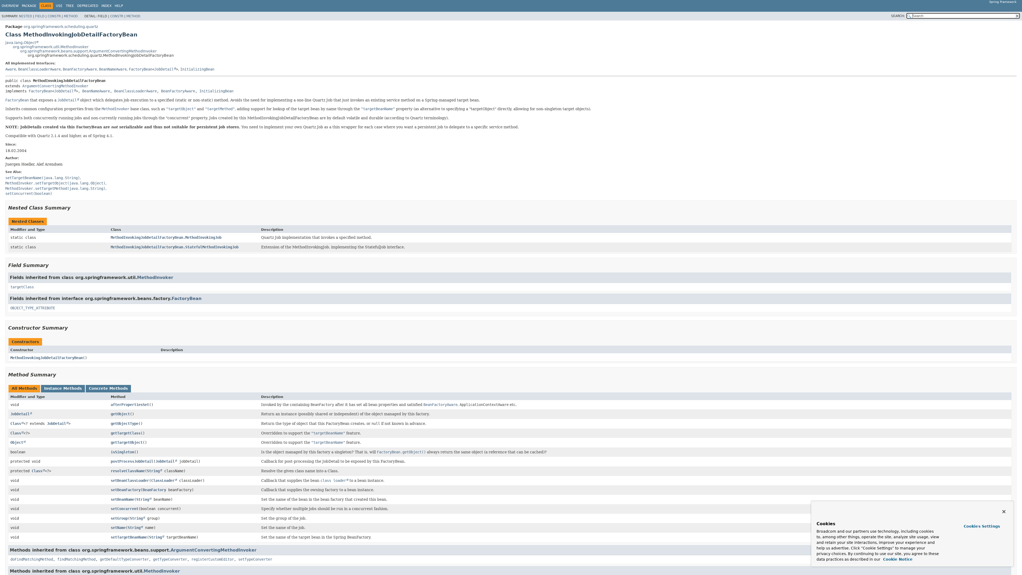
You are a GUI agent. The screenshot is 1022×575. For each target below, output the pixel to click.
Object (16, 442)
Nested (25, 16)
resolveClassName (128, 471)
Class (15, 423)
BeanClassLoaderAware (39, 69)
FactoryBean (140, 69)
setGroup (119, 518)
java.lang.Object (20, 42)
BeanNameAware (113, 69)
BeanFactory (154, 490)
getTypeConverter (170, 559)
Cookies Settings (982, 526)
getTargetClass (126, 433)
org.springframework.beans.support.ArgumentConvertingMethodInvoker (88, 51)
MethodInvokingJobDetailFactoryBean (46, 358)
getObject (120, 414)
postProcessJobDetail (132, 461)
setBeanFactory (126, 490)
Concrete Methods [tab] (108, 388)
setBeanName (122, 499)
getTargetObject (127, 442)
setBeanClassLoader (130, 480)
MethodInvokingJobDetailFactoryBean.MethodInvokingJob (166, 237)
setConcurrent (124, 509)
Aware (10, 69)
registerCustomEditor (212, 559)
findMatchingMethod (76, 559)
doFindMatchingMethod (31, 559)
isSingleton (122, 452)
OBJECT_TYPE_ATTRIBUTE (32, 308)
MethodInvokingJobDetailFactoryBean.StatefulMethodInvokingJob (174, 247)
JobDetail (164, 69)
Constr (54, 16)
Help (119, 6)
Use (59, 6)
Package (29, 6)
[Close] (1004, 512)
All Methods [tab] (24, 388)
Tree (70, 6)
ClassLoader (163, 480)
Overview (10, 6)
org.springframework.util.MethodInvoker (51, 47)
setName (118, 527)
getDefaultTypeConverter (124, 559)
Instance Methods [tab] (63, 388)
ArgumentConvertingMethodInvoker (55, 86)
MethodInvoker (155, 277)
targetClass (22, 287)
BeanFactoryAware (80, 69)
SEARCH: (898, 16)
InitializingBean (197, 69)
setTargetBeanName (129, 537)
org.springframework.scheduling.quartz (61, 26)
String (153, 471)
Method (71, 16)
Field (39, 16)
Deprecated (87, 6)
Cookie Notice (897, 559)
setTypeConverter (255, 559)
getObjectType (124, 423)
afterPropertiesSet (130, 404)
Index (106, 6)
